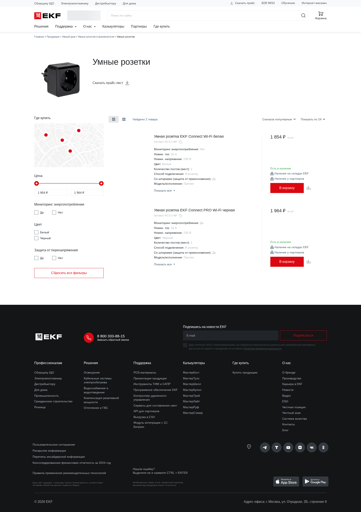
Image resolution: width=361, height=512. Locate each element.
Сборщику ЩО (44, 3)
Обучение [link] (288, 3)
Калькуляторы (113, 26)
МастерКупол (192, 389)
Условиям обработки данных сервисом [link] (52, 485)
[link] (265, 447)
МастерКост (191, 372)
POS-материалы (144, 372)
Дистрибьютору (105, 3)
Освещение (92, 372)
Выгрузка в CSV (144, 417)
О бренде (288, 372)
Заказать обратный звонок (113, 339)
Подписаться (303, 335)
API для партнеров (146, 411)
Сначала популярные (277, 119)
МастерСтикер (193, 412)
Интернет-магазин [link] (314, 3)
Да (42, 212)
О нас (88, 26)
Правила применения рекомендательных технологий (69, 473)
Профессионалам (48, 363)
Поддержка (64, 26)
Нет (60, 212)
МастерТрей (191, 395)
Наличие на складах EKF (292, 173)
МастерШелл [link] (192, 384)
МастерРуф (191, 407)
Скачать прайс (244, 3)
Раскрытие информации (49, 450)
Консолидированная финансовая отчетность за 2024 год (72, 462)
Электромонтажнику (74, 3)
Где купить (162, 26)
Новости (288, 389)
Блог (285, 430)
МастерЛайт (191, 401)
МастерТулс (191, 378)
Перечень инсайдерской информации (59, 456)
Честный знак (291, 412)
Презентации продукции (150, 378)
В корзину (287, 188)
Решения (41, 26)
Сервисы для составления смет (155, 405)
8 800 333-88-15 (111, 336)
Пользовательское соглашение (54, 444)
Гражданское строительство (53, 401)
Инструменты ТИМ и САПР (151, 384)
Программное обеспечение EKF (155, 389)
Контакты (288, 424)
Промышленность (46, 395)
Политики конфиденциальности (262, 348)
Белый (44, 232)
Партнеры (139, 26)
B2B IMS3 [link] (268, 3)
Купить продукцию (245, 372)
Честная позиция (294, 407)
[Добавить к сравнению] (308, 188)
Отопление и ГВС (96, 407)
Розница (40, 407)
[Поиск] (303, 15)
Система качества (294, 418)
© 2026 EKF (43, 501)
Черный (45, 238)
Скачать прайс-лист (108, 83)
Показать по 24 (311, 119)
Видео (286, 395)
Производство (291, 378)
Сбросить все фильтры (69, 273)
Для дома (129, 3)
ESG (285, 401)
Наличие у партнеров (289, 178)
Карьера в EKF (292, 384)
